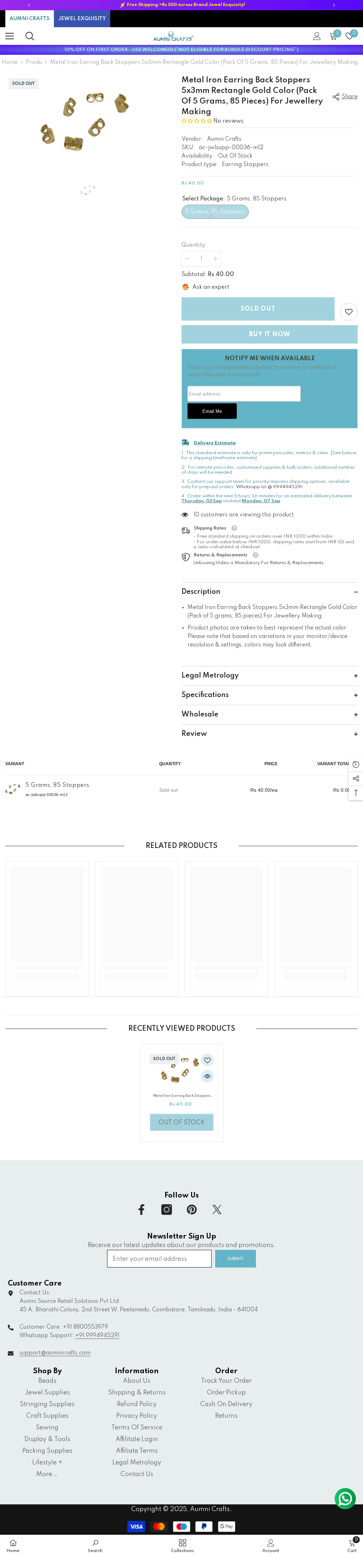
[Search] (30, 36)
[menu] (9, 36)
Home (10, 62)
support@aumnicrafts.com (54, 1353)
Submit (236, 1259)
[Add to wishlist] (207, 1060)
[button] (197, 121)
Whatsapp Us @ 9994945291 (269, 487)
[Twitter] (217, 1209)
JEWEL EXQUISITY (82, 18)
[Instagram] (167, 1209)
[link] (349, 312)
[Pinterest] (192, 1209)
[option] (181, 5)
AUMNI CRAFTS (30, 18)
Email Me (212, 411)
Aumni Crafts (224, 139)
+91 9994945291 (97, 1336)
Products (34, 62)
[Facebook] (141, 1209)
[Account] (317, 36)
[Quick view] (207, 1076)
